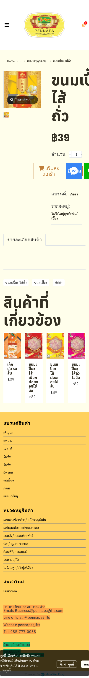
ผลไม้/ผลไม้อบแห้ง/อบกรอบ (21, 528)
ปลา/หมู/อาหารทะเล (15, 544)
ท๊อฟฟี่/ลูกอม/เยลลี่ (15, 552)
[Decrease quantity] (70, 154)
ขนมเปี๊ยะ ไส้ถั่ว (16, 282)
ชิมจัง (7, 464)
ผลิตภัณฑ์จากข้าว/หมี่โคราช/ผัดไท (24, 520)
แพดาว (7, 441)
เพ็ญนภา (9, 433)
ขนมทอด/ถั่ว (11, 560)
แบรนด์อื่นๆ (10, 496)
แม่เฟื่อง (8, 480)
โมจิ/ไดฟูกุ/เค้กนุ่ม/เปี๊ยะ (40, 61)
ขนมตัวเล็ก (10, 591)
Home (11, 61)
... (21, 61)
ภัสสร (74, 194)
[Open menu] (6, 25)
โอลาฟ (7, 448)
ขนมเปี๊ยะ (40, 282)
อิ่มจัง (7, 456)
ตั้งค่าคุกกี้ (67, 664)
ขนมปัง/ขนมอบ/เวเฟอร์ (18, 536)
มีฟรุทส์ (8, 472)
